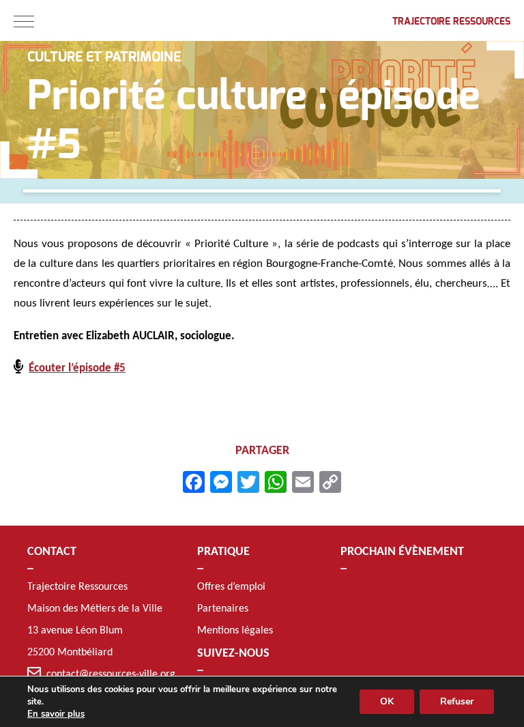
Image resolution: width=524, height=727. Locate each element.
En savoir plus (56, 714)
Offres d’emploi (231, 587)
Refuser (457, 701)
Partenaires (222, 608)
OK (387, 701)
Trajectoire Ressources (451, 22)
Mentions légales (235, 630)
